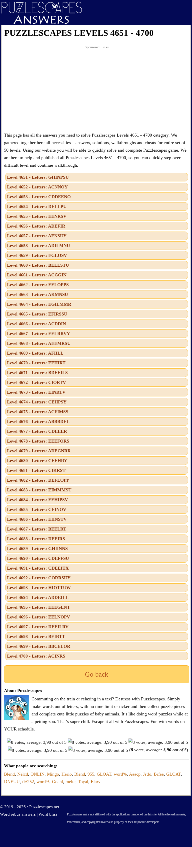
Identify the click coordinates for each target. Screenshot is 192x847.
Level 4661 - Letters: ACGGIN (36, 274)
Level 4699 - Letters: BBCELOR (38, 646)
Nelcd (22, 774)
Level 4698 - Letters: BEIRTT (36, 636)
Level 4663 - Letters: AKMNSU (37, 294)
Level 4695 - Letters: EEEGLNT (38, 607)
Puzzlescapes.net (44, 806)
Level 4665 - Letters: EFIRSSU (37, 313)
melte (71, 781)
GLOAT (104, 774)
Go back (96, 674)
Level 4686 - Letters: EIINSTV (37, 519)
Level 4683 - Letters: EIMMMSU (39, 489)
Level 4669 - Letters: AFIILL (35, 353)
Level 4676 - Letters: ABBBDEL (38, 421)
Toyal (83, 781)
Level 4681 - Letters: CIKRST (36, 470)
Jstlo (147, 774)
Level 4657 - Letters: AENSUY (36, 235)
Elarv (95, 781)
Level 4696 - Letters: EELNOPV (38, 616)
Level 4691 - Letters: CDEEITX (38, 568)
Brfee (159, 774)
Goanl (57, 781)
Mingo (53, 774)
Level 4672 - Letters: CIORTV (36, 382)
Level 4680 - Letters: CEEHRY (37, 460)
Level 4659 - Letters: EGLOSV (37, 255)
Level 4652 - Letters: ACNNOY (37, 186)
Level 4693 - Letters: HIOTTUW (39, 587)
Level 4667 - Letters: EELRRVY (38, 333)
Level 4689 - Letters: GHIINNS (37, 548)
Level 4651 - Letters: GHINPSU (38, 177)
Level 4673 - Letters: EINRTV (36, 392)
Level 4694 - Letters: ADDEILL (37, 597)
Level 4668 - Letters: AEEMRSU (38, 343)
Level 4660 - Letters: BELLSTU (38, 265)
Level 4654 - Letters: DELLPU (36, 206)
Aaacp (134, 774)
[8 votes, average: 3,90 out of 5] (36, 742)
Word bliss (48, 814)
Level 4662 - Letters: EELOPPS (38, 284)
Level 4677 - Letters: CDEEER (37, 431)
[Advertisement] (96, 89)
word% (120, 774)
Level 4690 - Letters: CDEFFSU (38, 558)
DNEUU (12, 781)
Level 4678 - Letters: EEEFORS (38, 441)
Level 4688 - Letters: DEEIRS (36, 538)
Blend (9, 774)
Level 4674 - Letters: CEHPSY (36, 401)
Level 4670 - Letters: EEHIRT (36, 362)
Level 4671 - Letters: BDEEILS (37, 372)
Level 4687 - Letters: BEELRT (36, 529)
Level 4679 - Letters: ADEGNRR (39, 450)
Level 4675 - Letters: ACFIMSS (37, 411)
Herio (67, 774)
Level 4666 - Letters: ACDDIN (36, 323)
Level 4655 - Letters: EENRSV (36, 216)
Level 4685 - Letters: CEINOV (36, 509)
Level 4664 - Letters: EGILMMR (39, 304)
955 (91, 774)
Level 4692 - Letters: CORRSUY (38, 577)
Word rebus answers (18, 814)
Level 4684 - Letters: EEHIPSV (37, 499)
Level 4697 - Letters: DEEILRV (37, 626)
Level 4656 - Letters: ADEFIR (36, 226)
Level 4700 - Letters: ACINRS (36, 656)
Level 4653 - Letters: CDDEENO (39, 196)
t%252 (28, 781)
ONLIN (37, 774)
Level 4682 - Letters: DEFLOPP (38, 480)
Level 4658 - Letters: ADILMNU (38, 245)
